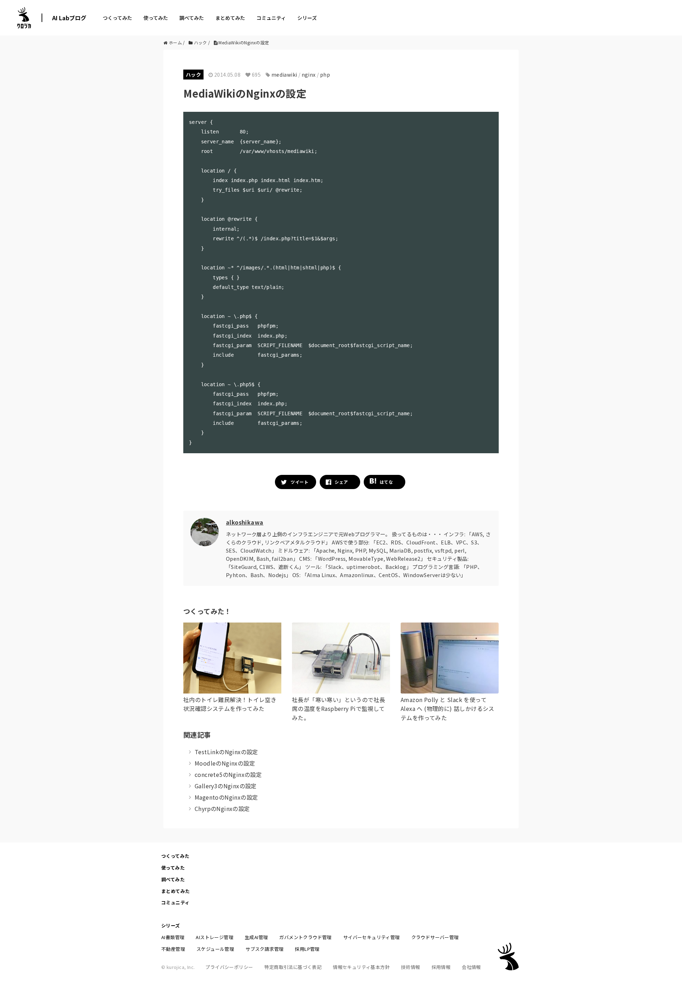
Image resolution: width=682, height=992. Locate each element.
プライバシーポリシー (229, 967)
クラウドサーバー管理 (435, 937)
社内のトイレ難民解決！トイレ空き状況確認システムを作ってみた (229, 704)
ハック (193, 74)
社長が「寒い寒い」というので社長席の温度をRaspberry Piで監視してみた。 (338, 708)
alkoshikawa (244, 522)
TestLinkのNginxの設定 (226, 751)
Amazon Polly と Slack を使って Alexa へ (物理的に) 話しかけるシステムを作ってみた (447, 708)
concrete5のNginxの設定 (228, 774)
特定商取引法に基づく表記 (292, 967)
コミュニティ (271, 17)
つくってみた (117, 17)
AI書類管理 (172, 937)
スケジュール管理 (215, 949)
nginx (309, 74)
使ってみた (156, 17)
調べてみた (191, 17)
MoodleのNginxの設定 (225, 763)
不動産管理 (173, 949)
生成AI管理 (256, 937)
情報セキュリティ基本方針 (361, 967)
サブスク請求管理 (264, 949)
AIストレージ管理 (214, 937)
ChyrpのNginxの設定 (222, 808)
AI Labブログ (69, 17)
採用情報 (441, 967)
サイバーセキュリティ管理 (371, 937)
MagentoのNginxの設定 (226, 797)
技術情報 (410, 967)
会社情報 (471, 967)
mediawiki (284, 74)
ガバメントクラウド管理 (305, 937)
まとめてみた (230, 17)
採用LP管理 (307, 949)
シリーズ (307, 17)
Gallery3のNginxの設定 (226, 786)
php (325, 74)
